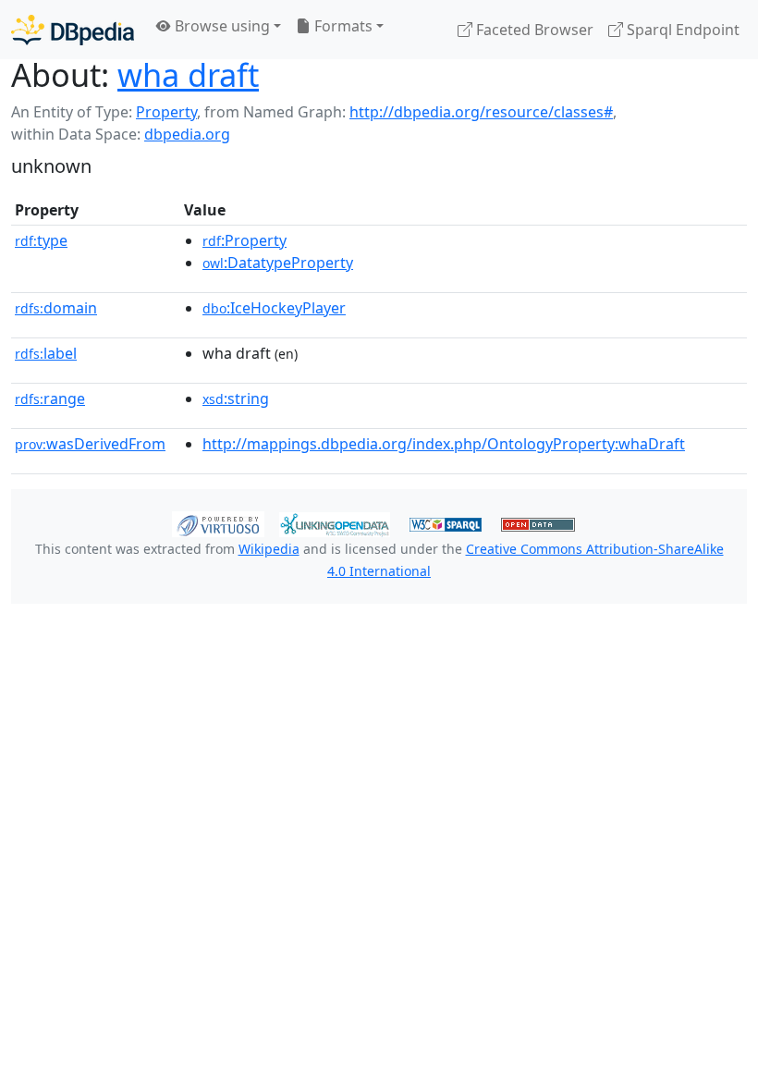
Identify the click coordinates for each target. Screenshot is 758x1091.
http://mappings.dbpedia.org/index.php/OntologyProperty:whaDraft (443, 444)
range (50, 398)
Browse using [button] (220, 26)
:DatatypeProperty (277, 262)
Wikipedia (269, 549)
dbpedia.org (187, 134)
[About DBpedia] (72, 29)
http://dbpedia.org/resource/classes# (481, 112)
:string (235, 398)
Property (166, 112)
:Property (244, 240)
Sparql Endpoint (681, 29)
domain (56, 308)
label (46, 353)
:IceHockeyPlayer (274, 308)
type (41, 240)
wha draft (188, 74)
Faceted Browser (532, 29)
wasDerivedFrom (90, 444)
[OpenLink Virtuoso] (218, 522)
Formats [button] (342, 26)
